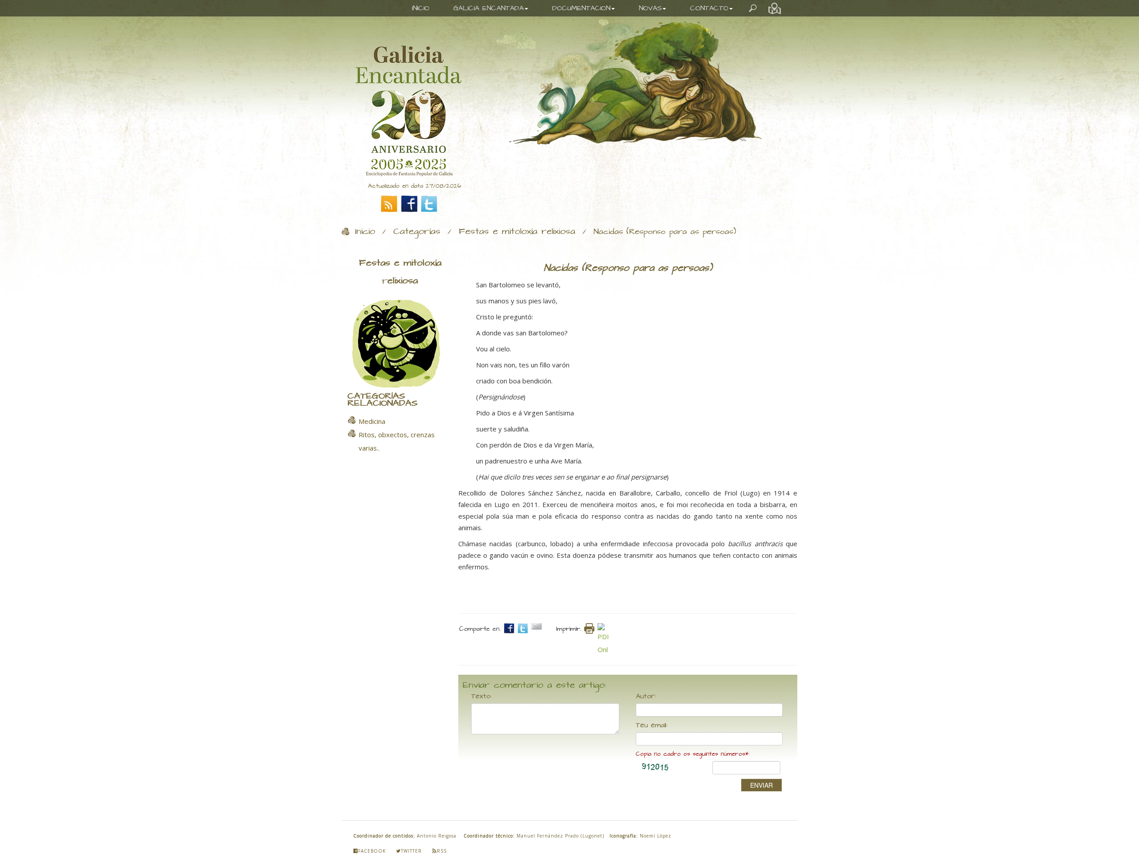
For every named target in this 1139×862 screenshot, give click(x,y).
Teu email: (652, 725)
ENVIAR (761, 785)
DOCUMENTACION (581, 8)
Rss (442, 851)
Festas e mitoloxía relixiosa (517, 231)
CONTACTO (709, 8)
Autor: (646, 696)
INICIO (420, 8)
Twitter (411, 851)
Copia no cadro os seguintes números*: (692, 754)
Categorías (416, 231)
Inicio (365, 231)
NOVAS (650, 8)
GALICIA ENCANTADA (488, 8)
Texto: (481, 696)
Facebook (372, 851)
